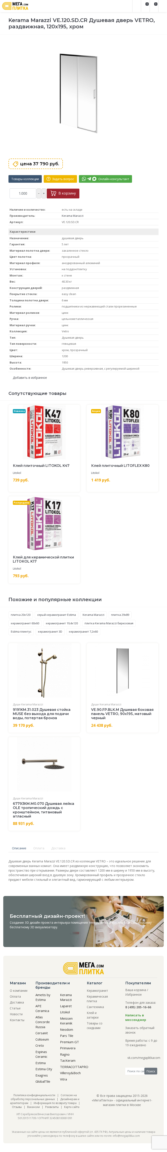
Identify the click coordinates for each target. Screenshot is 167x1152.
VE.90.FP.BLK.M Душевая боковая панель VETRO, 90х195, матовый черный (122, 714)
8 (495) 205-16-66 (138, 1007)
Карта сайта (71, 1107)
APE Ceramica (42, 1008)
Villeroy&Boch (70, 1073)
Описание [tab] (19, 848)
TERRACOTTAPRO (74, 1067)
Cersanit (41, 1033)
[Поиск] (136, 6)
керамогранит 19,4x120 (62, 623)
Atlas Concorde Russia (42, 1022)
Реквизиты (52, 1107)
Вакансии (33, 1107)
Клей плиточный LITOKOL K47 (41, 466)
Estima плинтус (21, 631)
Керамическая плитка (97, 998)
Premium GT (69, 1042)
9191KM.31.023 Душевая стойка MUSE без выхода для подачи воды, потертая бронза (41, 714)
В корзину (67, 193)
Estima (40, 1063)
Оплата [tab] (38, 848)
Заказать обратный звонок (139, 1030)
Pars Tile (66, 1035)
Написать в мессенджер (135, 1017)
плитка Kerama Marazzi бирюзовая (109, 623)
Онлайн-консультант (113, 179)
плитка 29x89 (120, 615)
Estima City (43, 1069)
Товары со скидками (94, 1025)
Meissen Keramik (66, 1021)
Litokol (17, 473)
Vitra (63, 1079)
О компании (18, 990)
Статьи (15, 1008)
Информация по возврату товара (55, 1103)
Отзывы (17, 1107)
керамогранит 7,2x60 (83, 631)
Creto (39, 1045)
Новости (16, 1014)
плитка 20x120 (20, 615)
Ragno (65, 1054)
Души (16, 704)
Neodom (66, 1029)
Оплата (15, 996)
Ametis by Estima (42, 997)
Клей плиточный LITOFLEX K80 (120, 466)
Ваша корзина (135, 990)
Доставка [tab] (58, 848)
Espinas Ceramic (41, 1054)
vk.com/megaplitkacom (143, 1058)
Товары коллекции (25, 179)
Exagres (41, 1075)
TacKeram (67, 1060)
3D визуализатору (43, 927)
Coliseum (42, 1039)
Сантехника (95, 1007)
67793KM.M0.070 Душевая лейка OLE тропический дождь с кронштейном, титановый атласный (43, 810)
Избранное (133, 994)
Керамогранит (97, 990)
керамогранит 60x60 (25, 623)
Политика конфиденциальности (34, 1095)
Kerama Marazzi (73, 216)
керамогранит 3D (50, 631)
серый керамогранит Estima (56, 615)
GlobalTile (42, 1081)
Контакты (17, 1020)
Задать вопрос (62, 179)
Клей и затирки (93, 1015)
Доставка (17, 1002)
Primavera (67, 1048)
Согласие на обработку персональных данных (44, 1097)
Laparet (66, 1006)
